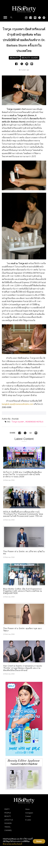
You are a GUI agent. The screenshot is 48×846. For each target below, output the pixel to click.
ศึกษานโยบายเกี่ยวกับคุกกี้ (12, 844)
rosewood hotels (34, 422)
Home (27, 809)
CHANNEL (8, 830)
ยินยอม (39, 841)
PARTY (7, 809)
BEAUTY (7, 816)
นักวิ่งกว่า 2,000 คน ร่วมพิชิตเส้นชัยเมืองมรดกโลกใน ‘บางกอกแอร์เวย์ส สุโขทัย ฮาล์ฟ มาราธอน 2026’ (22, 474)
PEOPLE (7, 813)
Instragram (29, 813)
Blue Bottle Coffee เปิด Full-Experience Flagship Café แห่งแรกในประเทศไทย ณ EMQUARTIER (22, 591)
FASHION (7, 823)
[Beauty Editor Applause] (24, 774)
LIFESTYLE (8, 820)
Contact (28, 816)
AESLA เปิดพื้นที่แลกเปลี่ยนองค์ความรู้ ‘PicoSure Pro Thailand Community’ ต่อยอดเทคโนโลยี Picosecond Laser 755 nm (23, 514)
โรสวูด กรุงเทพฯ (18, 422)
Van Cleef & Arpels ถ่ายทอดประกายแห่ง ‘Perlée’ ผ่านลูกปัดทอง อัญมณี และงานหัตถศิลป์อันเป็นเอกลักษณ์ (22, 668)
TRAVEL (7, 827)
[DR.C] (24, 719)
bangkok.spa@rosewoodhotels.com (17, 404)
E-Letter (28, 820)
